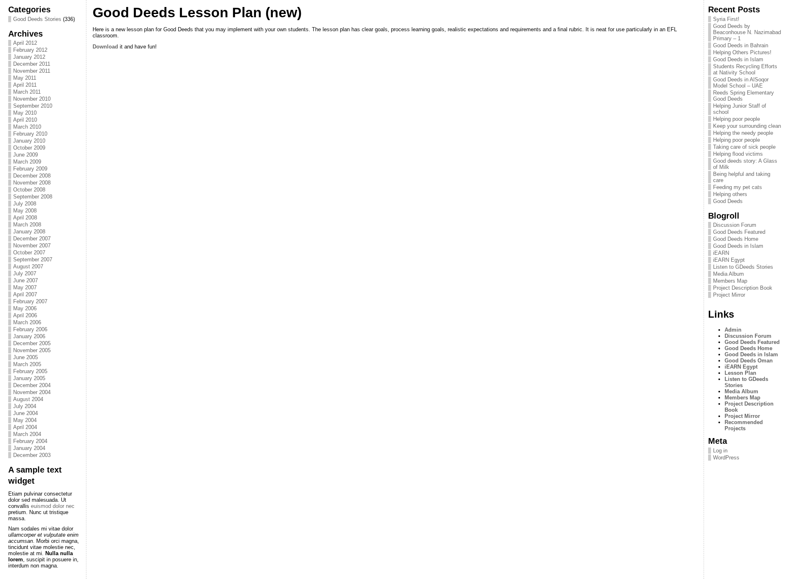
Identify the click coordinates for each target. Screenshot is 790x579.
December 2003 (32, 455)
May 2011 (24, 78)
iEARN (721, 253)
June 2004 (25, 413)
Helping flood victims (738, 154)
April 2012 (25, 43)
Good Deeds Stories (37, 19)
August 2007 (28, 266)
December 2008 (32, 176)
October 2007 (29, 252)
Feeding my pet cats (737, 187)
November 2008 (32, 183)
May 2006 (25, 308)
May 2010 (25, 113)
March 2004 (27, 434)
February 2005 (30, 371)
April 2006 (25, 315)
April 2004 (25, 427)
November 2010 (32, 99)
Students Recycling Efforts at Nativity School (745, 69)
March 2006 (27, 322)
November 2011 (31, 71)
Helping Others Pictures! (742, 52)
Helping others (730, 194)
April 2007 (25, 294)
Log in (720, 451)
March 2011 (27, 92)
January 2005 (29, 378)
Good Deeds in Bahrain (740, 45)
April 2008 (25, 218)
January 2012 (29, 57)
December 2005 (32, 343)
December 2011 (31, 64)
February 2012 (30, 50)
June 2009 (25, 155)
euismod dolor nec (52, 506)
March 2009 (27, 162)
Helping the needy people (743, 133)
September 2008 (32, 197)
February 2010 (30, 134)
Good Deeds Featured (739, 232)
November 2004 (32, 392)
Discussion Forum (734, 225)
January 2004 (29, 448)
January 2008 (29, 231)
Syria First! (726, 19)
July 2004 (24, 406)
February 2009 (30, 169)
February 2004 (30, 441)
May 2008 (25, 211)
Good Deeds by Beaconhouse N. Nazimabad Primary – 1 (747, 32)
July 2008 (24, 204)
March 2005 (27, 364)
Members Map (730, 281)
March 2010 (27, 127)
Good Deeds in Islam (738, 59)
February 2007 (30, 301)
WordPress (726, 457)
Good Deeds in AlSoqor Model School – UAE (741, 82)
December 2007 (32, 238)
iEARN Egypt (729, 260)
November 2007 (32, 245)
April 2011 (25, 85)
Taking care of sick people (744, 147)
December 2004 (32, 385)
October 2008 (29, 190)
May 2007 (25, 287)
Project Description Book (742, 288)
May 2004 (25, 420)
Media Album (728, 274)
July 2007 (24, 273)
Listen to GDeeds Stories (743, 267)
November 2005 (32, 350)
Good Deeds (728, 201)
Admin (733, 330)
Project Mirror (729, 295)
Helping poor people (736, 119)
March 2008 (27, 224)
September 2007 (32, 259)
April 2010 (25, 120)
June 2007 (25, 280)
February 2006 (30, 329)
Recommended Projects (744, 425)
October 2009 (29, 148)
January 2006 (29, 336)
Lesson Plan (740, 373)
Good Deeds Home (735, 239)
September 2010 (32, 106)
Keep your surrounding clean (747, 126)
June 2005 (25, 357)
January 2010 (29, 141)
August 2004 (28, 399)
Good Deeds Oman (749, 361)
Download (105, 47)
